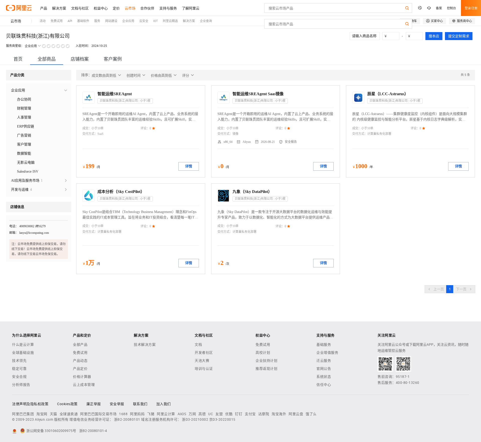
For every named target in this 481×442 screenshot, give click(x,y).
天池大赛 (202, 361)
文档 (198, 345)
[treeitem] (38, 90)
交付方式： (89, 134)
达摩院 (263, 414)
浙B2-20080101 (127, 419)
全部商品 (47, 59)
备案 (439, 8)
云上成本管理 (84, 385)
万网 (192, 414)
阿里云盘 (296, 414)
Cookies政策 (67, 404)
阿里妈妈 (137, 414)
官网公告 (323, 369)
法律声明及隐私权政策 (30, 404)
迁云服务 (323, 361)
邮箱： (13, 233)
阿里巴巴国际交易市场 (98, 414)
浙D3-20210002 (195, 419)
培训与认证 (204, 369)
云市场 (16, 21)
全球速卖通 (69, 414)
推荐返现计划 (266, 369)
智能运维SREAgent (114, 94)
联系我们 (140, 404)
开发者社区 (204, 353)
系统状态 (323, 377)
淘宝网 (41, 414)
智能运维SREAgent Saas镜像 (258, 94)
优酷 (228, 414)
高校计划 (263, 353)
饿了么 (311, 414)
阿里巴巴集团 (23, 414)
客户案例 (113, 59)
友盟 (219, 414)
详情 (188, 166)
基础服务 (323, 345)
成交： (86, 128)
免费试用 (80, 353)
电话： (13, 226)
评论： (145, 128)
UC (210, 414)
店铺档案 (80, 59)
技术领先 (19, 361)
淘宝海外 (279, 414)
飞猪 (150, 414)
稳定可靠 (19, 369)
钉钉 (238, 414)
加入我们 (163, 404)
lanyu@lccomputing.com (34, 233)
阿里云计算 (166, 414)
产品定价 (80, 369)
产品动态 (80, 361)
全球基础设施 (23, 353)
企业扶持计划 (266, 361)
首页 (18, 59)
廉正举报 (93, 404)
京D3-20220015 (222, 419)
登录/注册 (471, 8)
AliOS (182, 414)
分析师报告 (21, 385)
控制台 (451, 8)
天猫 (53, 414)
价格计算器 (82, 377)
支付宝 (250, 414)
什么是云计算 (23, 345)
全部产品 (80, 345)
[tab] (18, 59)
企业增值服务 (327, 353)
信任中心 (323, 385)
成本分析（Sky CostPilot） (121, 191)
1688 (123, 414)
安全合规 (19, 377)
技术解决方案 (145, 345)
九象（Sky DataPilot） (252, 191)
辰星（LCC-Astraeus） (387, 94)
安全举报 (117, 404)
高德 (202, 414)
